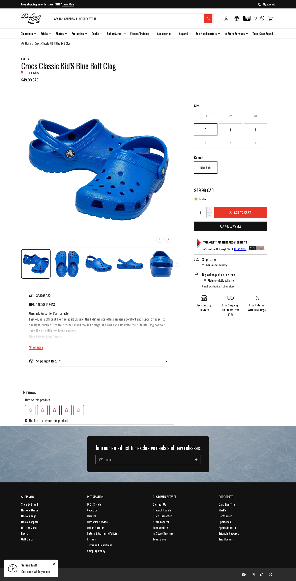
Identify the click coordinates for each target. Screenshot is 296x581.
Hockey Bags (28, 516)
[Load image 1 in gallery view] (36, 264)
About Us (92, 510)
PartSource (225, 516)
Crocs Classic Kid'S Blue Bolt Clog (52, 43)
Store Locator (161, 522)
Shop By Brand (29, 504)
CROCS (25, 59)
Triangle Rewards (229, 533)
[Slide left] (159, 239)
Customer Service (97, 522)
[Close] (54, 564)
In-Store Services (235, 33)
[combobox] (131, 18)
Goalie (95, 33)
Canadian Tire (227, 504)
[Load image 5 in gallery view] (161, 264)
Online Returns (95, 527)
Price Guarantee (162, 516)
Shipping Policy (96, 551)
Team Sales (159, 539)
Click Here (78, 4)
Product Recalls (162, 510)
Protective (77, 33)
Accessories (164, 33)
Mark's (222, 510)
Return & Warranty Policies (103, 533)
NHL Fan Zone (29, 527)
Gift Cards (27, 539)
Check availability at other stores (219, 286)
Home (28, 43)
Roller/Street (114, 33)
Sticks (44, 33)
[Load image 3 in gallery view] (98, 264)
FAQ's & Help (94, 504)
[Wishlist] (254, 18)
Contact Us (159, 504)
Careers (91, 516)
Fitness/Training (139, 33)
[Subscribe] (195, 459)
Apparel (183, 33)
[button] (270, 18)
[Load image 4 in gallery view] (130, 264)
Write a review (30, 72)
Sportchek (225, 522)
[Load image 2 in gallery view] (67, 264)
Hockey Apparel (30, 522)
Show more (36, 347)
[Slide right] (168, 239)
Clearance (27, 33)
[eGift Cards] (236, 18)
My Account (269, 4)
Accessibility (160, 527)
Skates (60, 33)
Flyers (24, 533)
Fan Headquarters (206, 33)
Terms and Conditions (99, 545)
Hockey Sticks (29, 510)
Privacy (91, 539)
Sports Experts (227, 527)
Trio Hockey (226, 539)
